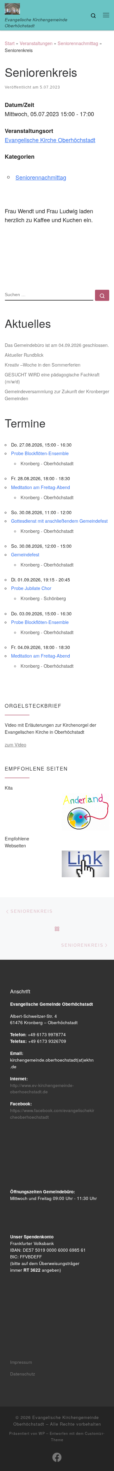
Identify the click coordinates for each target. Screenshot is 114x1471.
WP (42, 1433)
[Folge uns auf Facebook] (57, 1457)
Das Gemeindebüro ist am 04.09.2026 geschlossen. (57, 345)
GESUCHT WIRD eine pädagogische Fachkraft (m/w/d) (52, 378)
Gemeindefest (25, 554)
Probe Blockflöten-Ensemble (40, 453)
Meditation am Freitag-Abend (40, 487)
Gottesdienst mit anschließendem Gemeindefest (59, 521)
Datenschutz (22, 1374)
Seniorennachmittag (78, 43)
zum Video (15, 744)
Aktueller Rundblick (24, 355)
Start (10, 43)
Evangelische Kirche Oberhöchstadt (50, 140)
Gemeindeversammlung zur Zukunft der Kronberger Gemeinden (57, 394)
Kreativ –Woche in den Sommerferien (42, 364)
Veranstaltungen (36, 43)
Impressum (21, 1362)
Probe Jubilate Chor (31, 588)
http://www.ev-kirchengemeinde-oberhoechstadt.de (42, 1088)
